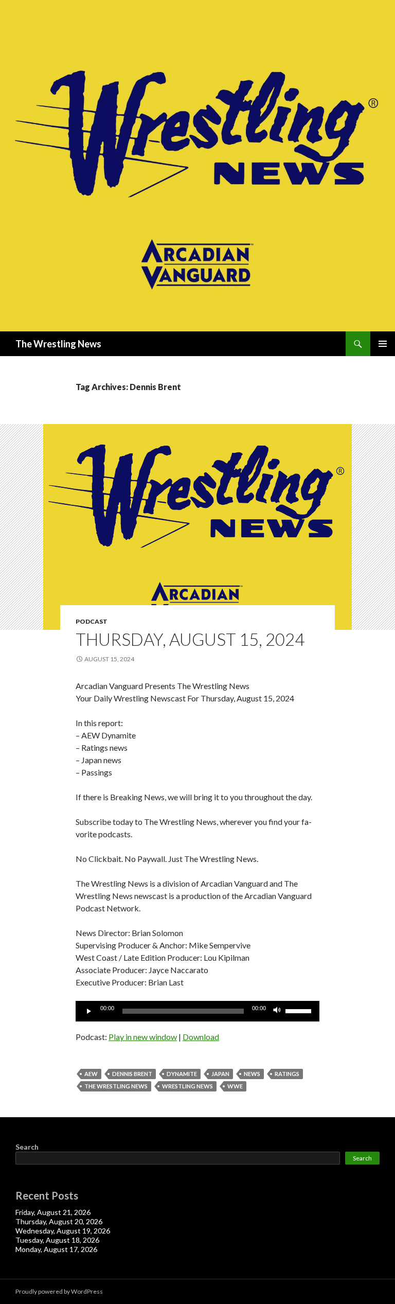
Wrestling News (187, 1086)
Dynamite (182, 1073)
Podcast (91, 621)
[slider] (299, 1010)
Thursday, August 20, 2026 (58, 1221)
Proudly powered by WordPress (59, 1291)
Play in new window (143, 1037)
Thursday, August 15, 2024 (190, 639)
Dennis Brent (132, 1073)
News (252, 1073)
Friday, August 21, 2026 (53, 1212)
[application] (197, 1011)
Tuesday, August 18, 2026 (57, 1240)
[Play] (89, 1011)
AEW (91, 1073)
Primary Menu (382, 343)
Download (201, 1037)
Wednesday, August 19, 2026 (62, 1230)
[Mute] (277, 1011)
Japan (220, 1073)
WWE (235, 1086)
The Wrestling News (58, 343)
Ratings (287, 1073)
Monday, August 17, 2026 (56, 1249)
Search (27, 1146)
